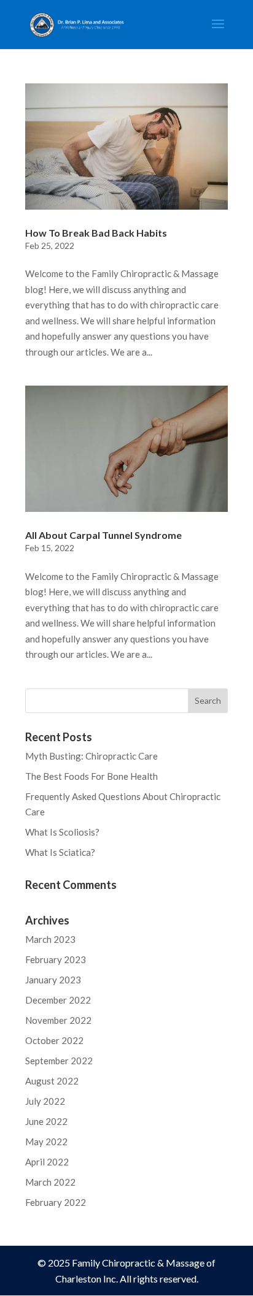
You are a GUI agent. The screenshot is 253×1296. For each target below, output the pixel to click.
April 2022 (47, 1161)
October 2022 (54, 1040)
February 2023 (55, 959)
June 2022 (46, 1121)
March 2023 (50, 939)
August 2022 (52, 1080)
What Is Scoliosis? (62, 831)
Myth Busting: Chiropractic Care (91, 755)
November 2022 (58, 1020)
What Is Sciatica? (60, 852)
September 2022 (59, 1060)
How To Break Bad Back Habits (96, 232)
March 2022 (50, 1181)
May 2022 (46, 1141)
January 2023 (53, 979)
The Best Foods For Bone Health (91, 776)
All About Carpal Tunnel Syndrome (103, 535)
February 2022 (55, 1202)
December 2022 (58, 999)
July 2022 (45, 1101)
